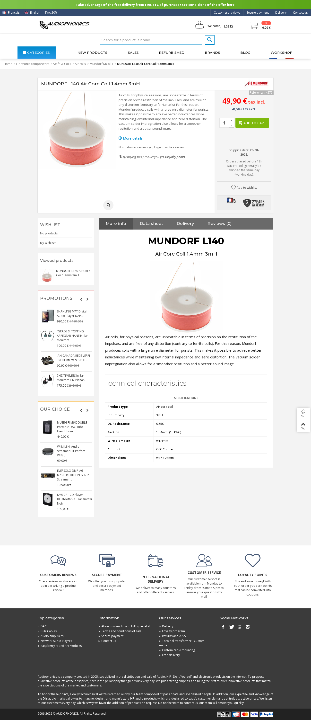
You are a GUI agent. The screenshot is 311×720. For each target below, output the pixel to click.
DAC (42, 626)
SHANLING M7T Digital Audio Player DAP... (71, 313)
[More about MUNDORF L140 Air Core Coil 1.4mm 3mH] (47, 275)
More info (116, 223)
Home (8, 64)
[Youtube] (239, 627)
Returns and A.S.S (172, 636)
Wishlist (50, 224)
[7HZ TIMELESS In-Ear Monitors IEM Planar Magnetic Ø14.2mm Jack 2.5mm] (47, 380)
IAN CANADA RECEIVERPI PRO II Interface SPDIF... (72, 358)
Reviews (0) (219, 223)
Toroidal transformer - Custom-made (182, 643)
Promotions (56, 298)
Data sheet (151, 223)
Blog (245, 52)
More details (132, 138)
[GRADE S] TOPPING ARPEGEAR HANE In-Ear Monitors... (71, 335)
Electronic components (32, 64)
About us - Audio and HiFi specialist (124, 626)
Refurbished (171, 52)
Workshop (281, 52)
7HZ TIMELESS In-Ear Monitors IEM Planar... (71, 377)
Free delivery (169, 655)
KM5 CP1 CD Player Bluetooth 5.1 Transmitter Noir (74, 499)
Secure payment (258, 12)
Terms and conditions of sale (119, 631)
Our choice (55, 409)
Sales (133, 52)
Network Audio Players (55, 641)
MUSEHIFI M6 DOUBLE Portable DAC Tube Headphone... (71, 426)
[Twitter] (231, 627)
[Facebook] (223, 627)
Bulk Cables (47, 631)
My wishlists (48, 243)
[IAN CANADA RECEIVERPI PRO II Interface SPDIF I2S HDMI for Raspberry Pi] (47, 360)
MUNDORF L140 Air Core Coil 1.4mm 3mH (73, 273)
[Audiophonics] (64, 25)
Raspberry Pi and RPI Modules (60, 646)
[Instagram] (248, 627)
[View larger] (108, 205)
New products (92, 52)
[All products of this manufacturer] (256, 84)
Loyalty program (172, 631)
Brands (212, 52)
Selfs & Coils (62, 64)
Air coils (80, 64)
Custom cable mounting (177, 650)
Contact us (300, 12)
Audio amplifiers (50, 636)
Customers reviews (227, 12)
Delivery (280, 12)
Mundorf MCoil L (101, 64)
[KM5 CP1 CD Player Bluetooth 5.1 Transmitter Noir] (47, 499)
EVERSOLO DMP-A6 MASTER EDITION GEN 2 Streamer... (72, 475)
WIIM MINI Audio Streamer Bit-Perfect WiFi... (70, 450)
